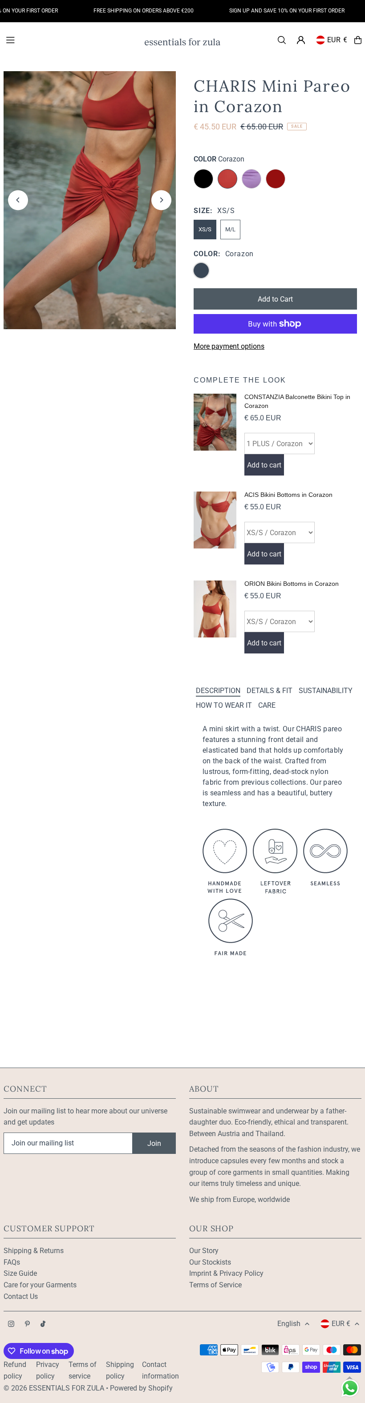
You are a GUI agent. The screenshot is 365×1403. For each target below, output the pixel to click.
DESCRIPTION (218, 690)
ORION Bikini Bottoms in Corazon (291, 583)
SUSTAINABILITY (326, 690)
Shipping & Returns (34, 1250)
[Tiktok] (43, 1324)
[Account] (301, 40)
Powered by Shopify (141, 1388)
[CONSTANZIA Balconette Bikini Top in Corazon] (215, 435)
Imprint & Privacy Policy (226, 1273)
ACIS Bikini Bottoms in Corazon (288, 494)
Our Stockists (210, 1262)
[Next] (161, 200)
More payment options (229, 346)
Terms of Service (215, 1285)
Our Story (204, 1250)
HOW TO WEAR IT (224, 705)
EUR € (337, 40)
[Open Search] (282, 40)
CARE (267, 705)
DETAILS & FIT (269, 690)
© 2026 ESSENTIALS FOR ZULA (54, 1388)
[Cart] (357, 40)
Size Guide (20, 1273)
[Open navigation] (71, 39)
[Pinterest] (27, 1324)
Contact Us (21, 1296)
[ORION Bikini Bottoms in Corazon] (215, 617)
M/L (230, 229)
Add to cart (264, 465)
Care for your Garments (40, 1285)
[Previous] (18, 200)
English (288, 1323)
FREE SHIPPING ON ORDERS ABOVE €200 (133, 11)
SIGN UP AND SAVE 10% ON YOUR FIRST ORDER (276, 11)
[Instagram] (11, 1324)
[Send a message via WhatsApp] (350, 1388)
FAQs (12, 1262)
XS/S (205, 229)
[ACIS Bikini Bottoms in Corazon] (215, 528)
